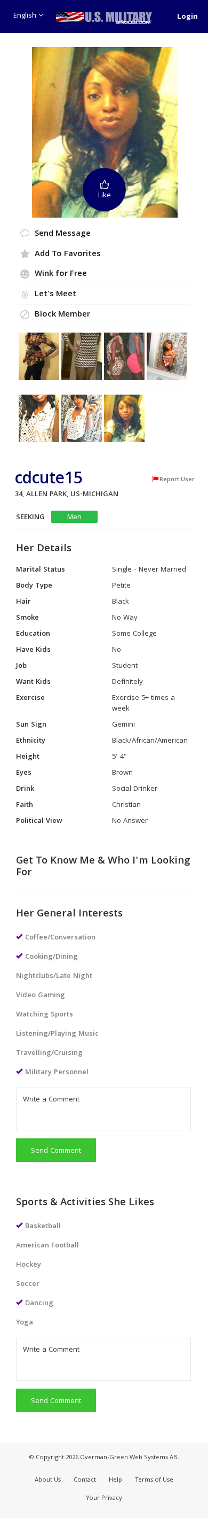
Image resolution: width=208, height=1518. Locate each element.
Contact (85, 1480)
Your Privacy (104, 1498)
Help (115, 1480)
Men (74, 517)
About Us (48, 1480)
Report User (177, 479)
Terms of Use (154, 1480)
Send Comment (56, 1151)
